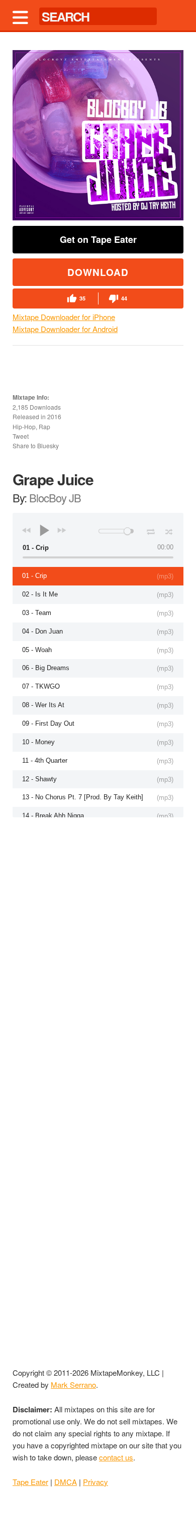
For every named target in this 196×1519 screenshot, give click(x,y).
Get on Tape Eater (98, 239)
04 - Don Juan (42, 631)
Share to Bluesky (36, 445)
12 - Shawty (39, 779)
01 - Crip (34, 575)
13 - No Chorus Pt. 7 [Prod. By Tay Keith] (82, 797)
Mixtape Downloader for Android (65, 329)
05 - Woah (37, 650)
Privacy (95, 1481)
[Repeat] (150, 529)
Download (98, 272)
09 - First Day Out (48, 723)
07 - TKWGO (41, 686)
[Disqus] (98, 947)
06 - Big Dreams (45, 668)
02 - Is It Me (40, 594)
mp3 (165, 576)
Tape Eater (30, 1481)
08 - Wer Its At (43, 705)
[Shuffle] (169, 530)
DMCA (65, 1481)
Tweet (21, 436)
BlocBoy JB (55, 497)
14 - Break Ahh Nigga (53, 815)
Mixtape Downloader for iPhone (64, 317)
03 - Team (36, 613)
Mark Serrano (73, 1384)
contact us (116, 1457)
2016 (54, 416)
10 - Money (38, 742)
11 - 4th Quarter (44, 760)
